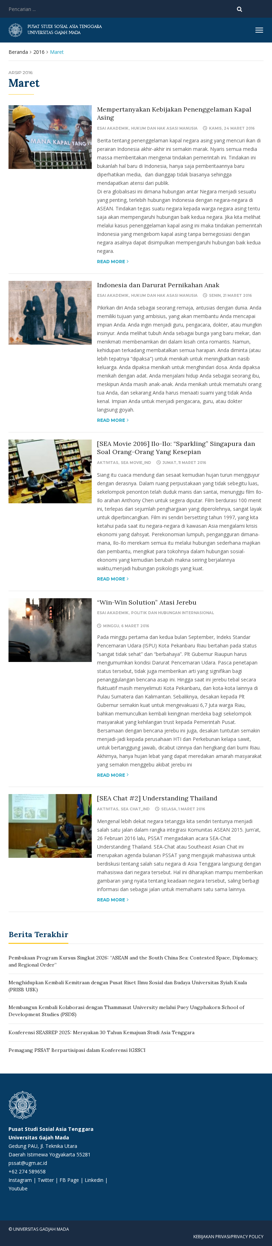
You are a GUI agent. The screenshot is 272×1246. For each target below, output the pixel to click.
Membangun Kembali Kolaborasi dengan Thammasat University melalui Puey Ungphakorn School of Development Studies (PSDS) (126, 1011)
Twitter (46, 1180)
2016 (39, 52)
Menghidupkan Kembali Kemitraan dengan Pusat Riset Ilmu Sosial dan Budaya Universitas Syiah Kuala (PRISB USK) (127, 986)
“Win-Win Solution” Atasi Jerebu (147, 602)
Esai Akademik (113, 128)
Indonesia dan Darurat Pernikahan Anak (158, 285)
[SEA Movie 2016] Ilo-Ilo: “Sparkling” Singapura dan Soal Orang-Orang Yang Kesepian (176, 448)
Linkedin (94, 1180)
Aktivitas (107, 462)
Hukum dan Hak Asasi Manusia (164, 128)
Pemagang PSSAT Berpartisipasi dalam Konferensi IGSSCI (77, 1050)
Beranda (18, 52)
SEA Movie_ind (136, 462)
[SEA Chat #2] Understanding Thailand (157, 798)
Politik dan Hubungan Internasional (172, 613)
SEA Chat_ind (135, 809)
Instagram (20, 1180)
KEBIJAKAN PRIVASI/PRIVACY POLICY (228, 1237)
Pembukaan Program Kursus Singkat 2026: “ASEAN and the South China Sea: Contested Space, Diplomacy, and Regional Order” (133, 961)
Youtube (18, 1188)
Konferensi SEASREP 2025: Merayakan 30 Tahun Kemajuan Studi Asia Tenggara (101, 1032)
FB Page (70, 1180)
